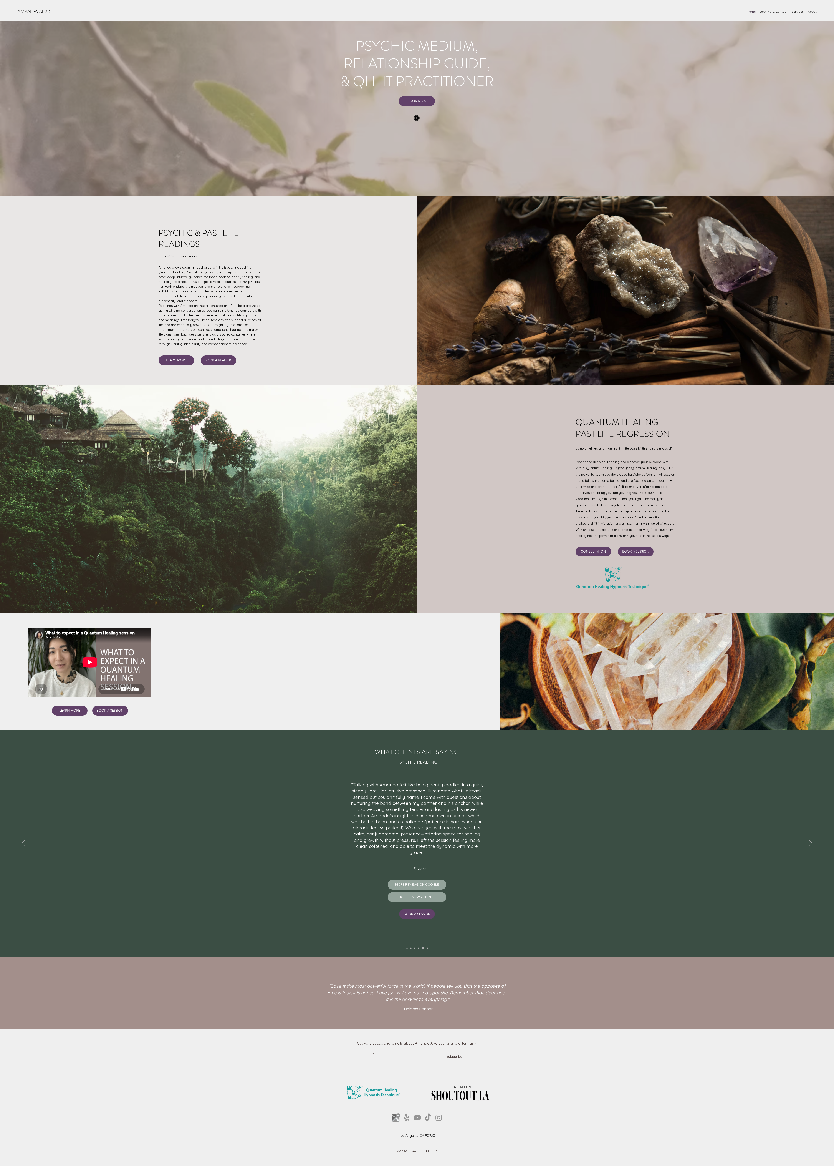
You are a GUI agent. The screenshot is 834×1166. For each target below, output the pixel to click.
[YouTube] (417, 1117)
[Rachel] (427, 948)
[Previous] (23, 843)
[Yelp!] (406, 1117)
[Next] (810, 843)
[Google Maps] (396, 1117)
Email (375, 1053)
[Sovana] (423, 948)
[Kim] (415, 948)
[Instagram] (438, 1117)
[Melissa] (407, 948)
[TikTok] (428, 1117)
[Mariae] (419, 948)
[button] (797, 11)
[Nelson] (411, 948)
